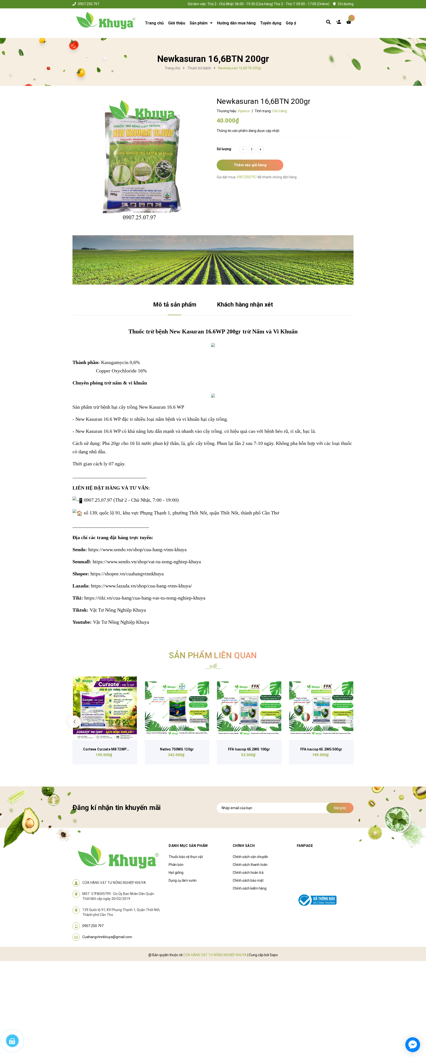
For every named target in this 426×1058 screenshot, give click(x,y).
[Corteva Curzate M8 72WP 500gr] (105, 708)
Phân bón (176, 865)
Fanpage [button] (305, 846)
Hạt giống (176, 873)
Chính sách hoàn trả (248, 873)
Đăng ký (340, 808)
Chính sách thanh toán (250, 865)
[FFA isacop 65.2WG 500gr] (321, 708)
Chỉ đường (346, 4)
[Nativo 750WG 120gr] (177, 708)
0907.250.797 (88, 4)
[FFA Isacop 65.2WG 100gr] (249, 708)
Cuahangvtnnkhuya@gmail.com (107, 937)
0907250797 (247, 177)
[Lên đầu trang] (355, 1026)
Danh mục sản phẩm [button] (188, 846)
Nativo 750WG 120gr (177, 749)
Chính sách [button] (244, 846)
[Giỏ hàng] (350, 23)
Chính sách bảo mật (248, 880)
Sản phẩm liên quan (213, 655)
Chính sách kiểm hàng (249, 888)
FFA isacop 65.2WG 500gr (321, 749)
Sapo (274, 955)
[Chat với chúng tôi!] (412, 1044)
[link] (137, 549)
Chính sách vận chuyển (250, 857)
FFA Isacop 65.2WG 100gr (249, 749)
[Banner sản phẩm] (213, 260)
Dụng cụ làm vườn (182, 880)
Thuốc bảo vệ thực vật (186, 857)
